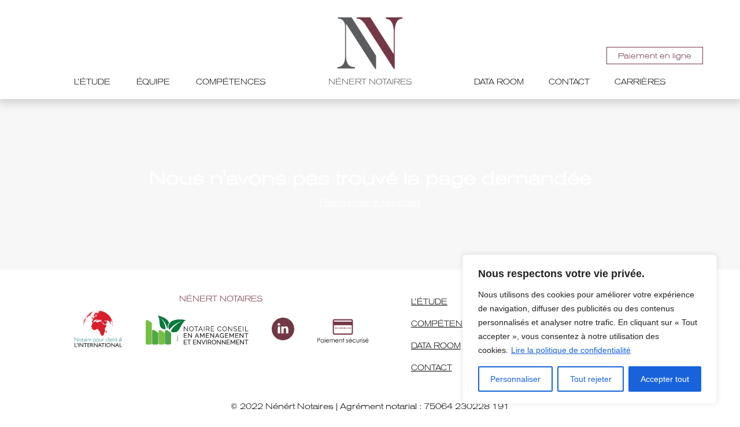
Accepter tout (665, 379)
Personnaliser (515, 379)
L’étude (92, 82)
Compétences (231, 82)
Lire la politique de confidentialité (571, 350)
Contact (569, 82)
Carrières (640, 82)
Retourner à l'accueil (370, 202)
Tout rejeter (591, 379)
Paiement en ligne (654, 55)
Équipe (153, 82)
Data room (499, 82)
